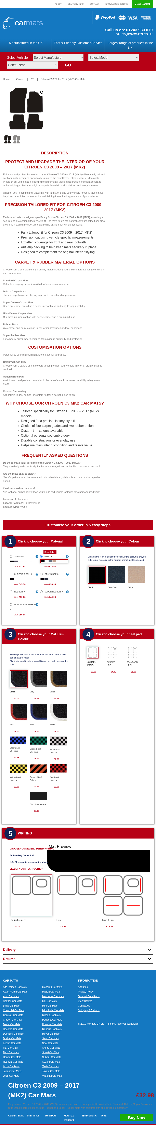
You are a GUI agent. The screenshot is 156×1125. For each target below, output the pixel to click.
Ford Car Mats (11, 1052)
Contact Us (84, 1005)
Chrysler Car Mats (13, 1015)
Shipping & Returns (89, 1010)
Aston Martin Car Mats (15, 991)
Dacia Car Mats (11, 1024)
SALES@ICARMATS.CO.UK (134, 34)
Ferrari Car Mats (12, 1043)
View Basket (142, 3)
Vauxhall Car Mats (52, 1075)
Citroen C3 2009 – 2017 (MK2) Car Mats (63, 79)
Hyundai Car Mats (13, 1061)
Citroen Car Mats (12, 1019)
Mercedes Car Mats (53, 996)
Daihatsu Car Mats (13, 1033)
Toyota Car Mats (51, 1071)
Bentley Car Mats (12, 1001)
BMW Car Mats (11, 1005)
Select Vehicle (17, 57)
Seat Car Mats (50, 1043)
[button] (42, 92)
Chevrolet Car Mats (13, 1010)
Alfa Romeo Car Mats (15, 987)
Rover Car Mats (51, 1033)
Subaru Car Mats (51, 1057)
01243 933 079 (139, 30)
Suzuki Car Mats (51, 1061)
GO (68, 65)
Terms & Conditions (89, 996)
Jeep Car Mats (11, 1075)
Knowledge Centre (116, 4)
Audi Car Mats (11, 996)
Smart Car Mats (50, 1052)
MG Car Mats (49, 1001)
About (58, 4)
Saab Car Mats (50, 1038)
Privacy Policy (85, 991)
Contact (94, 4)
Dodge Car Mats (12, 1038)
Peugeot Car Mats (52, 1019)
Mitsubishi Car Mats (53, 1010)
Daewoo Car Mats (13, 1029)
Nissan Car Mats (51, 1015)
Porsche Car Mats (52, 1024)
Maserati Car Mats (52, 987)
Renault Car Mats (52, 1029)
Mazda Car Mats (51, 991)
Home (6, 79)
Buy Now (136, 1117)
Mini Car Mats (49, 1005)
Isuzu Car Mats (11, 1066)
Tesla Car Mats (50, 1066)
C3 (32, 79)
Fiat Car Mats (10, 1047)
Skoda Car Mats (51, 1047)
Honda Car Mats (12, 1057)
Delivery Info (76, 4)
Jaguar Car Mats (12, 1071)
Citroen (20, 79)
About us (83, 987)
